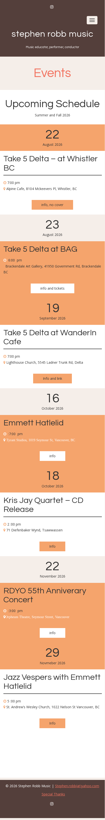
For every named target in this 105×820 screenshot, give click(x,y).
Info (52, 546)
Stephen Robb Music (52, 34)
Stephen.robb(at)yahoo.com (77, 786)
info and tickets (52, 288)
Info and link (52, 378)
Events (52, 73)
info (52, 456)
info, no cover (52, 204)
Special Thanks (53, 794)
